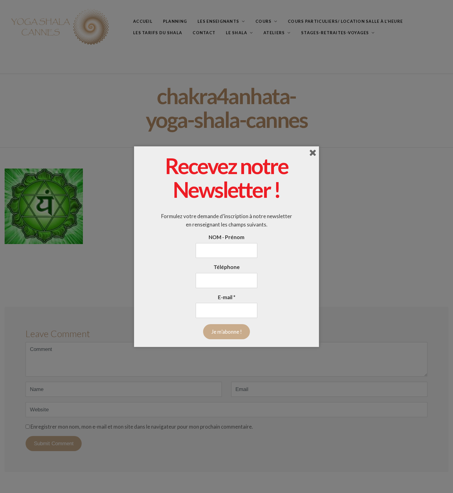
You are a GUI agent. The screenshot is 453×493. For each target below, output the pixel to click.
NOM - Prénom (226, 237)
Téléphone (227, 267)
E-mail (226, 297)
